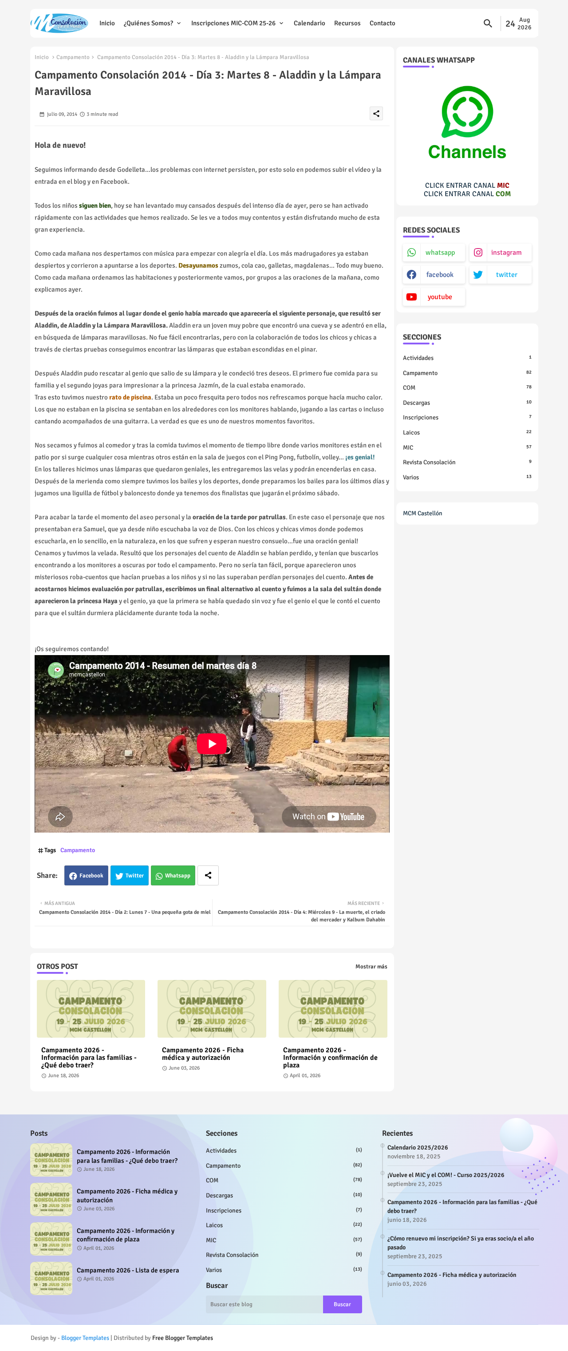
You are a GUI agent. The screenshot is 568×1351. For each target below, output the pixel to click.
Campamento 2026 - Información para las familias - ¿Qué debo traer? (89, 1058)
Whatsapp (177, 875)
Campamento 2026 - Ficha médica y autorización (203, 1054)
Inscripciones (467, 417)
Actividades (467, 358)
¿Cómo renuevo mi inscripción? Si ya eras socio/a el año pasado (460, 1243)
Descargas (467, 403)
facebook (440, 274)
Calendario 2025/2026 (417, 1147)
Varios (467, 477)
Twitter (135, 875)
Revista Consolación (467, 462)
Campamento (73, 57)
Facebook (91, 875)
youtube (440, 296)
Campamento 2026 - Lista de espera (128, 1270)
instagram (506, 252)
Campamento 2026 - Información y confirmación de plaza (330, 1058)
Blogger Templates (85, 1338)
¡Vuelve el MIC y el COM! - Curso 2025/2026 (446, 1175)
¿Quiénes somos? (148, 23)
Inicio (107, 23)
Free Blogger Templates (182, 1338)
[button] (488, 23)
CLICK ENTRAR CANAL (467, 185)
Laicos (467, 432)
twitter (506, 274)
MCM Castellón (422, 513)
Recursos (347, 23)
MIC (467, 447)
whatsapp (440, 252)
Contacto (382, 23)
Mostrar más (371, 966)
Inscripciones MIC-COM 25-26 (233, 23)
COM (467, 387)
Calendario (309, 23)
